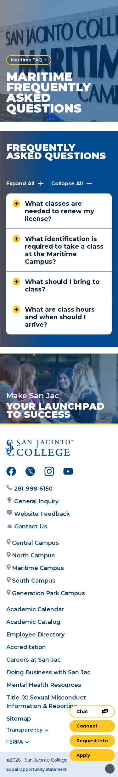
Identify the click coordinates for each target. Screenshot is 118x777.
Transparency (24, 730)
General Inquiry (36, 501)
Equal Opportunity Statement (36, 769)
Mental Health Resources (43, 685)
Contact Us (30, 526)
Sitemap (18, 718)
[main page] (24, 11)
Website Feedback (42, 513)
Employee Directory (35, 634)
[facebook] (11, 473)
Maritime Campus (38, 568)
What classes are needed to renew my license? (59, 211)
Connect (87, 726)
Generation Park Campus (48, 593)
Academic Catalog (33, 622)
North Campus (33, 555)
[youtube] (68, 472)
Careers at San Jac (33, 659)
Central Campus (35, 542)
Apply (83, 755)
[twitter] (30, 472)
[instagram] (49, 473)
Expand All (21, 184)
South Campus (33, 580)
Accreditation (26, 647)
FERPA (14, 742)
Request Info (92, 741)
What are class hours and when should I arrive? (60, 317)
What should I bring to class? (62, 285)
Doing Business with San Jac (48, 672)
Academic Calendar (35, 609)
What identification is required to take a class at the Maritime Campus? (64, 250)
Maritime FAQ (26, 60)
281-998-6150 (33, 488)
